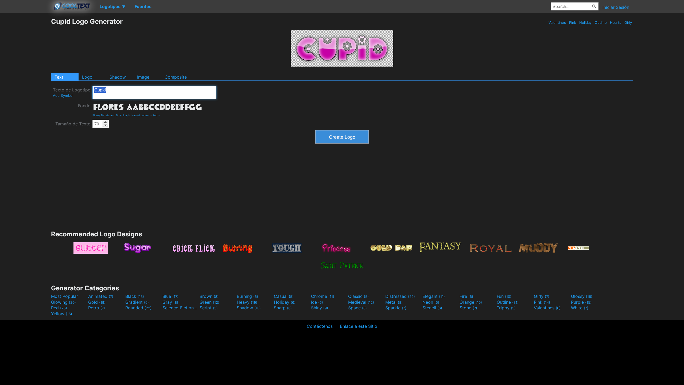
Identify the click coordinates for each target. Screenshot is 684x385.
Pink (572, 22)
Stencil (432, 307)
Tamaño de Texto (73, 123)
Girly (628, 22)
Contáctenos (320, 326)
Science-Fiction (180, 307)
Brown (209, 296)
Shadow (118, 77)
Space (357, 307)
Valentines (557, 22)
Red (59, 307)
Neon (430, 302)
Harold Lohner (140, 115)
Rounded (138, 307)
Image (143, 77)
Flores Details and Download (110, 115)
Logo (87, 77)
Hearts (615, 22)
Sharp (283, 307)
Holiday (585, 22)
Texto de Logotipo (72, 92)
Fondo (84, 105)
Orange (471, 302)
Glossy (581, 296)
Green (209, 302)
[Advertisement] (25, 97)
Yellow (61, 313)
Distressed (400, 296)
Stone (468, 307)
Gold (97, 302)
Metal (394, 302)
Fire (466, 296)
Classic (358, 296)
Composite (176, 77)
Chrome (322, 296)
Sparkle (395, 307)
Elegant (433, 296)
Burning (247, 296)
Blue (170, 296)
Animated (100, 296)
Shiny (319, 307)
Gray (170, 302)
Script (209, 307)
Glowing (63, 302)
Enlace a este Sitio (358, 326)
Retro (156, 115)
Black (134, 296)
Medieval (361, 302)
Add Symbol (63, 95)
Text (59, 77)
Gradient (137, 302)
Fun (504, 296)
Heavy (247, 302)
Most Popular (64, 296)
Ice (317, 302)
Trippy (506, 307)
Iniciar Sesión (616, 7)
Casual (284, 296)
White (579, 307)
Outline (601, 22)
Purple (581, 302)
